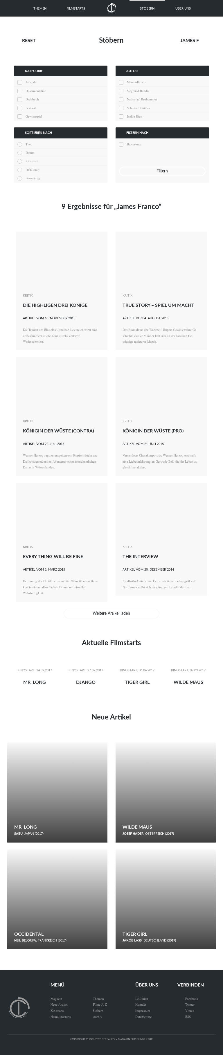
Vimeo (185, 1010)
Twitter (186, 1004)
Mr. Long (34, 682)
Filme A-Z (100, 1004)
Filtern (162, 171)
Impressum (142, 1010)
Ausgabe (31, 82)
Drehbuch (32, 99)
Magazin (56, 998)
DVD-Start (32, 169)
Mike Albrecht (136, 82)
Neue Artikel (111, 717)
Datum (30, 152)
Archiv (97, 1016)
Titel (28, 144)
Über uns (183, 8)
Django (86, 682)
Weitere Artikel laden (111, 613)
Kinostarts (57, 1010)
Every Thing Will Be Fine (53, 556)
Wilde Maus (188, 682)
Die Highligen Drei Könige (55, 305)
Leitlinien (141, 998)
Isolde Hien (134, 116)
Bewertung (33, 178)
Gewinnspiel (34, 116)
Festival (30, 108)
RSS (184, 1016)
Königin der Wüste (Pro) (153, 431)
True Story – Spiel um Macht (158, 305)
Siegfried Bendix (138, 91)
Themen (39, 8)
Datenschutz (143, 1016)
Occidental (29, 934)
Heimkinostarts (61, 1016)
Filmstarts (75, 8)
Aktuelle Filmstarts (111, 643)
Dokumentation (36, 91)
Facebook (187, 998)
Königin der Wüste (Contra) (58, 431)
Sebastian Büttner (138, 108)
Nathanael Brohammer (142, 99)
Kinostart (31, 161)
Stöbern (147, 8)
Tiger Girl (137, 682)
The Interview (140, 556)
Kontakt (140, 1004)
